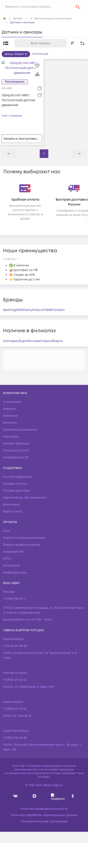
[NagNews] (53, 796)
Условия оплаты (15, 484)
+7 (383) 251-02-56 (14, 709)
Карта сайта (12, 511)
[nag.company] (15, 796)
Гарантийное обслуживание (24, 498)
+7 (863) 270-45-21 (15, 680)
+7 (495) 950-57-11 (14, 599)
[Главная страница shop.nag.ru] (4, 19)
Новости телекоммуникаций (24, 538)
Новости (9, 409)
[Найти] (77, 6)
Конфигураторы (15, 572)
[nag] (72, 796)
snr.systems (11, 566)
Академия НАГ (13, 552)
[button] (82, 43)
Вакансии (10, 416)
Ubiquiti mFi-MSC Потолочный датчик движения (18, 100)
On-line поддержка (17, 477)
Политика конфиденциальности (44, 809)
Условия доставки (16, 491)
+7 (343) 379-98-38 (15, 646)
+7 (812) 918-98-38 (14, 738)
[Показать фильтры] (82, 43)
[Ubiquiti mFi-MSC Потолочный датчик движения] (22, 68)
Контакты (10, 423)
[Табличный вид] (6, 43)
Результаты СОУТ (16, 450)
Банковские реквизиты (20, 430)
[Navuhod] (34, 796)
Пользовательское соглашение (44, 821)
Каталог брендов (16, 443)
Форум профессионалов (21, 545)
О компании (12, 402)
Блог (6, 531)
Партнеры (11, 437)
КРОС (7, 559)
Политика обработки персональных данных (44, 815)
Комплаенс (11, 504)
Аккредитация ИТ (16, 457)
